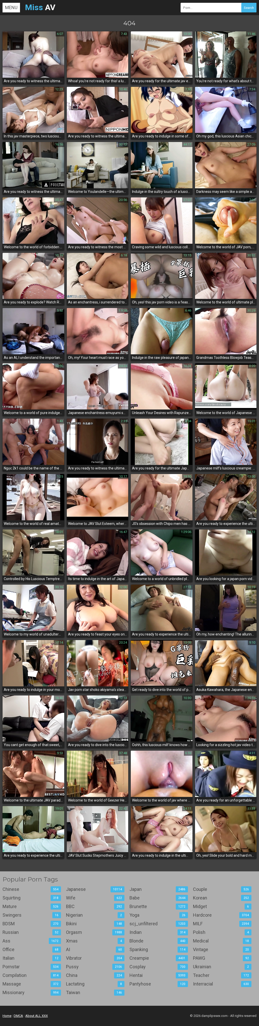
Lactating (94, 984)
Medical (221, 940)
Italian (30, 958)
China (94, 975)
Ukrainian (221, 966)
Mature (30, 906)
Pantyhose (157, 984)
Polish (221, 932)
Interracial (221, 984)
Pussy (94, 966)
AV (40, 7)
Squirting (30, 897)
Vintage (221, 949)
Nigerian (94, 915)
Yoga (157, 915)
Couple (221, 889)
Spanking (157, 949)
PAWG (221, 958)
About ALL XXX (36, 1016)
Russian (30, 932)
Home (7, 1016)
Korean (221, 897)
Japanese (94, 889)
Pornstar (30, 966)
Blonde (157, 940)
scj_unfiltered (157, 923)
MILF (221, 923)
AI (94, 949)
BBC (94, 906)
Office (30, 949)
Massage (30, 984)
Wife (94, 897)
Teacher (221, 975)
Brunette (157, 906)
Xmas (94, 940)
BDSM (30, 923)
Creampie (157, 958)
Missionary (30, 992)
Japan (157, 889)
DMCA (18, 1016)
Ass (30, 940)
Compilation (30, 975)
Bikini (94, 923)
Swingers (30, 915)
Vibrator (94, 958)
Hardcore (221, 915)
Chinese (30, 889)
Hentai (157, 975)
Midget (221, 906)
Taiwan (94, 992)
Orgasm (94, 932)
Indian (157, 932)
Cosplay (157, 966)
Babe (157, 897)
